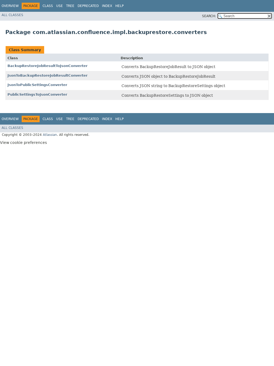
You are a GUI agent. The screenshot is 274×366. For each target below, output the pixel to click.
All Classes (12, 15)
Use (59, 6)
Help (119, 6)
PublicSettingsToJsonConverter (37, 94)
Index (107, 6)
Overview (10, 6)
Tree (70, 6)
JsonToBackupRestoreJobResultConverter (47, 75)
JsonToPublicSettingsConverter (37, 85)
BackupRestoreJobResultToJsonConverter (47, 66)
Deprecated (88, 6)
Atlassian (50, 135)
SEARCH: (209, 16)
